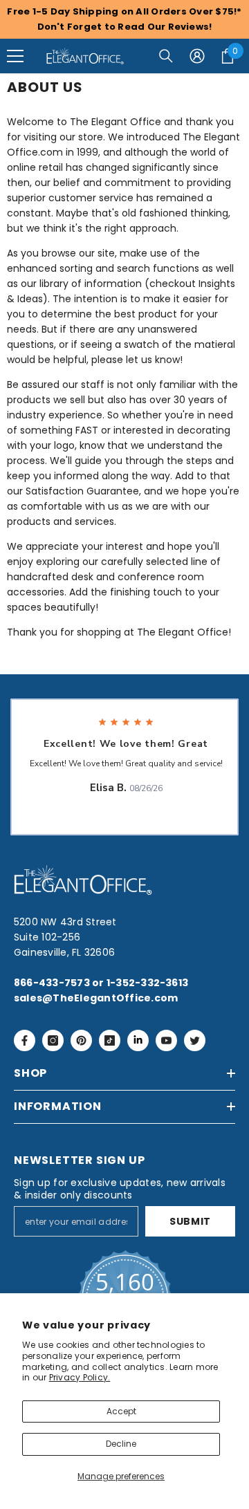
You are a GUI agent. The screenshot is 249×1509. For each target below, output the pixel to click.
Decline (121, 1444)
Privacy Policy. (80, 1377)
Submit (190, 1221)
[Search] (166, 56)
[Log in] (197, 56)
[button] (15, 56)
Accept (121, 1411)
